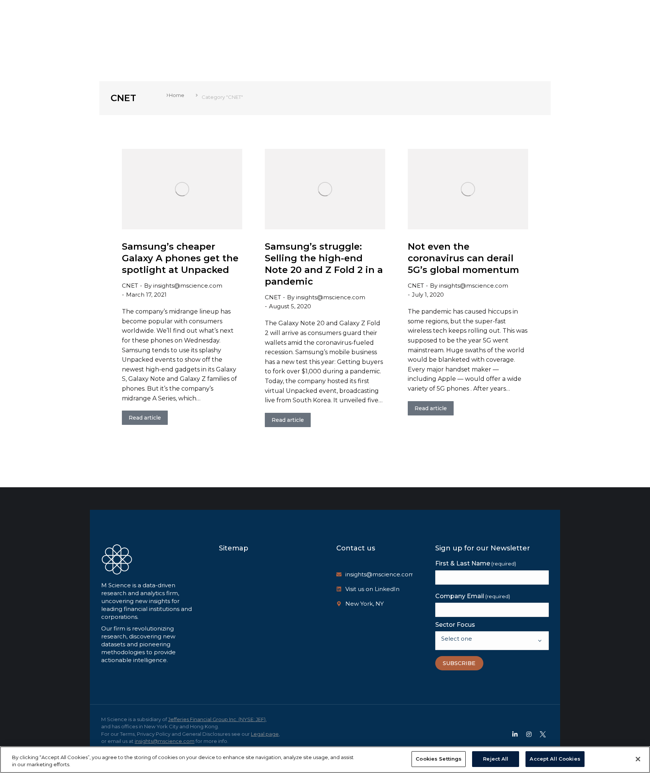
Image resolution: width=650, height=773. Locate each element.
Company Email (472, 596)
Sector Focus (455, 624)
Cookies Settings (439, 759)
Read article (145, 417)
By (183, 285)
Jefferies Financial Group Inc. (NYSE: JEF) (217, 719)
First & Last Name (475, 563)
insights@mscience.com (380, 574)
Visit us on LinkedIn (372, 589)
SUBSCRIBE (459, 663)
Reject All (495, 759)
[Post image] (182, 189)
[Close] (638, 759)
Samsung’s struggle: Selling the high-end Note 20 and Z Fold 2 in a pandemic (324, 264)
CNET (130, 285)
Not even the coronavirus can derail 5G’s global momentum (463, 258)
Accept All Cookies (555, 759)
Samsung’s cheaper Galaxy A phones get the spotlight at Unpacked (180, 258)
